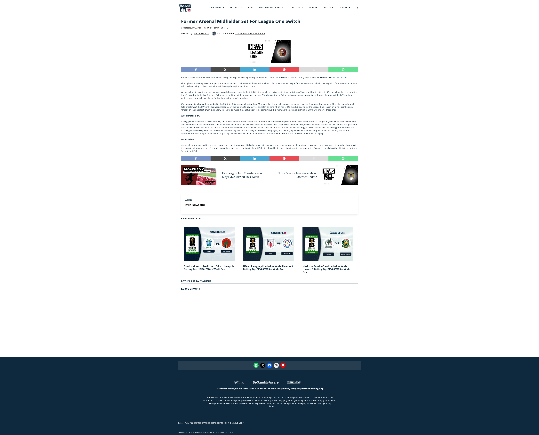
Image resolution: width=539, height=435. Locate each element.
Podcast (313, 7)
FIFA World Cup (216, 7)
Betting (296, 7)
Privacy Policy (289, 388)
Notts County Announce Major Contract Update (297, 175)
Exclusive (329, 7)
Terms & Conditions (258, 388)
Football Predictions (271, 7)
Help (321, 388)
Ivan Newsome (195, 205)
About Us (345, 7)
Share (224, 27)
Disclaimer (221, 388)
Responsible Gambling (307, 388)
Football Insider (340, 77)
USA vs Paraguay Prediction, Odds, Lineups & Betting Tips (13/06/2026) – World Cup (268, 268)
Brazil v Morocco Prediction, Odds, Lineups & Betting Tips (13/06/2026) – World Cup (209, 268)
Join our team (241, 388)
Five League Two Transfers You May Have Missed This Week (242, 175)
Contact (230, 388)
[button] (357, 8)
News (251, 7)
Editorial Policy (275, 388)
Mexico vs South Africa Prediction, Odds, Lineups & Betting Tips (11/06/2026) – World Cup (326, 269)
